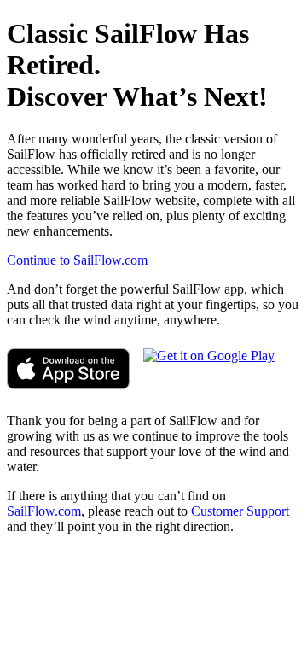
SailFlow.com (44, 511)
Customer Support (240, 511)
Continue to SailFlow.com (77, 260)
